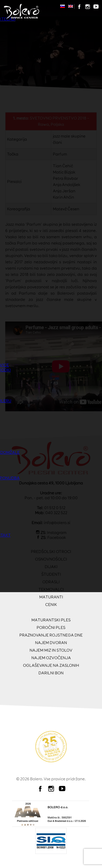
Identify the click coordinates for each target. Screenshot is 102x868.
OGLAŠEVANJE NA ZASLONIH (51, 665)
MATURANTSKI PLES (51, 619)
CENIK (51, 604)
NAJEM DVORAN (51, 642)
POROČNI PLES (51, 627)
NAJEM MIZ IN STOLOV (51, 650)
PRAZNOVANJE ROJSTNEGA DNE (51, 635)
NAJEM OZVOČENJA (51, 657)
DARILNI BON (51, 672)
